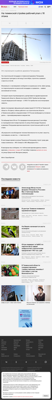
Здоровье (40, 347)
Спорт (2, 345)
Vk (34, 169)
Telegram (38, 166)
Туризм (15, 347)
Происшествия (23, 6)
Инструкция (4, 349)
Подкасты (40, 343)
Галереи (16, 354)
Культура (16, 343)
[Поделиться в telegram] (42, 23)
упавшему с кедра (14, 150)
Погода (28, 349)
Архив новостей (5, 355)
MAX (28, 171)
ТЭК (15, 349)
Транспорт (3, 341)
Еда (39, 349)
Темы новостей (42, 354)
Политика (3, 343)
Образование (17, 345)
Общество (16, 341)
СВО (15, 6)
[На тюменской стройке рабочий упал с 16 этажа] (26, 44)
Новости (7, 10)
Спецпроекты (17, 355)
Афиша (27, 345)
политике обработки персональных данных (23, 396)
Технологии (4, 347)
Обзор (39, 341)
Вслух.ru (5, 7)
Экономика (40, 345)
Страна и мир (29, 347)
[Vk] (6, 362)
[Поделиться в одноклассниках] (26, 23)
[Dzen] (36, 362)
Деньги (27, 343)
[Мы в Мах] (41, 7)
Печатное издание (30, 355)
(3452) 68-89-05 (31, 370)
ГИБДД (40, 355)
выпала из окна (41, 150)
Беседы (28, 340)
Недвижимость (29, 341)
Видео (2, 354)
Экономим (40, 340)
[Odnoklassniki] (16, 362)
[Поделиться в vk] (9, 23)
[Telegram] (26, 362)
